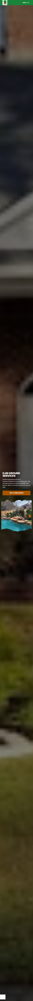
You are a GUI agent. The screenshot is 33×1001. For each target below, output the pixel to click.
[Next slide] (30, 516)
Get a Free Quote (16, 493)
